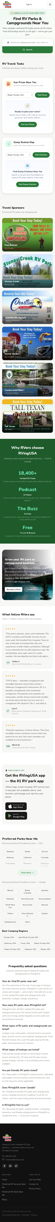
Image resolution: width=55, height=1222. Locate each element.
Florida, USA (9, 937)
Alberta (10, 890)
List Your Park (35, 1179)
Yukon (27, 922)
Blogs (4, 1199)
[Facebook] (4, 1166)
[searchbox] (30, 42)
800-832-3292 (10, 1156)
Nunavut (45, 905)
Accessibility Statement (11, 1215)
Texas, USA (25, 943)
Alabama (10, 851)
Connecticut (10, 863)
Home (4, 1179)
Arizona (45, 851)
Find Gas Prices (27, 124)
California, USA (10, 943)
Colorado (45, 857)
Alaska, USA (45, 949)
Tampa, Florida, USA (12, 949)
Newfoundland (45, 899)
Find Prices (42, 95)
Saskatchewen (10, 922)
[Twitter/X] (16, 1166)
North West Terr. (10, 906)
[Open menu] (50, 4)
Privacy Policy (35, 1188)
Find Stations (41, 155)
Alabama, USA (30, 949)
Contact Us (34, 1184)
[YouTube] (10, 1166)
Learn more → (33, 589)
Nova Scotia (27, 905)
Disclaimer (25, 1215)
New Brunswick (27, 899)
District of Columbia (45, 864)
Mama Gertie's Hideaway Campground (26, 711)
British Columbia (27, 891)
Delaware (27, 863)
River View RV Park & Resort (22, 664)
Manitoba (10, 899)
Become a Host (13, 589)
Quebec (45, 913)
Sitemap (34, 1215)
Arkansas (10, 857)
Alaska (27, 851)
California (27, 857)
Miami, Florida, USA (42, 943)
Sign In (29, 4)
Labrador (44, 890)
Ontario (10, 913)
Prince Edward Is (27, 914)
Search (29, 49)
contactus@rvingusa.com (14, 1159)
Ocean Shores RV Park (20, 748)
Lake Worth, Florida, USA (28, 937)
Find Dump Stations (27, 184)
